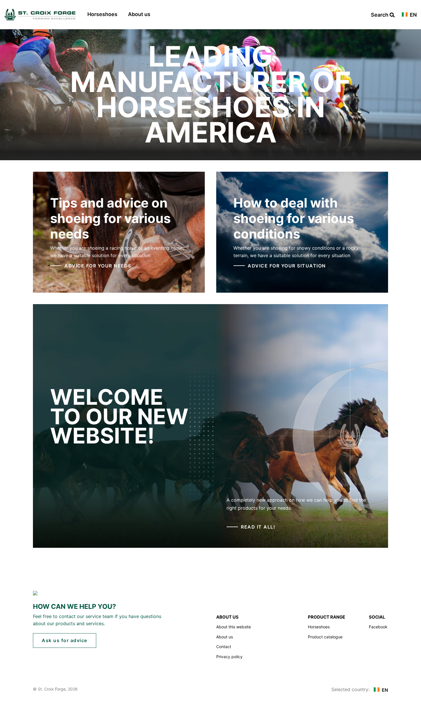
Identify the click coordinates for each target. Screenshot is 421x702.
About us (139, 14)
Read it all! (258, 527)
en (413, 15)
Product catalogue (325, 636)
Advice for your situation (287, 265)
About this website (233, 626)
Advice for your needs (97, 265)
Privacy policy (229, 656)
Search (380, 15)
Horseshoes (102, 14)
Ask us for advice (64, 640)
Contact (223, 646)
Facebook (378, 626)
